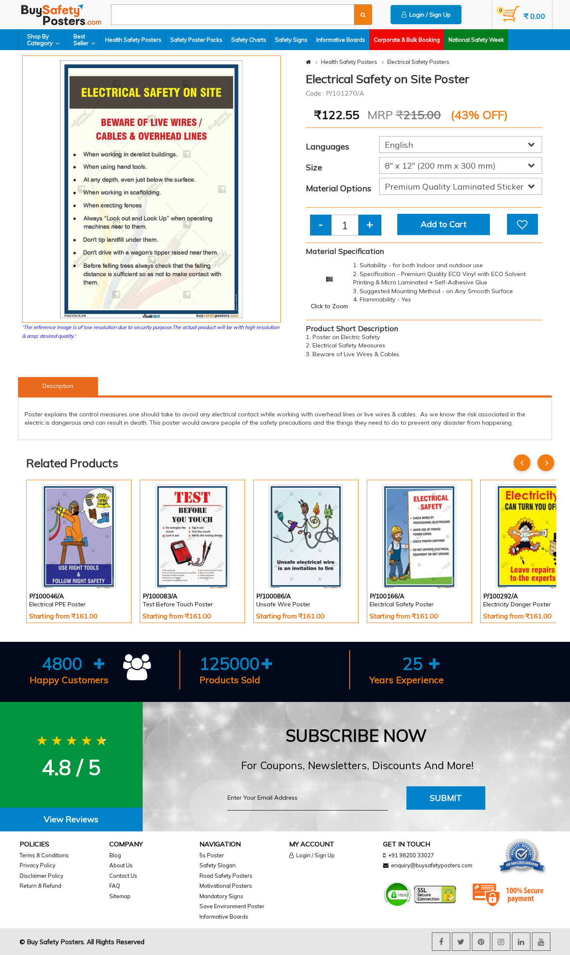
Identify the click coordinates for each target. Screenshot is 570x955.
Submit (446, 798)
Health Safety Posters (133, 39)
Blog (115, 855)
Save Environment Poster (232, 906)
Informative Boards (340, 39)
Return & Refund (40, 885)
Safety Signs (291, 39)
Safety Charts (248, 39)
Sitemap (120, 896)
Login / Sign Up (428, 14)
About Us (121, 865)
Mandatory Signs (221, 896)
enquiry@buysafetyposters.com (431, 865)
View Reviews (71, 819)
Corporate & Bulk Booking (407, 39)
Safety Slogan (217, 865)
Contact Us (123, 875)
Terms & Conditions (44, 855)
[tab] (71, 819)
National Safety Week (476, 39)
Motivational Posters (225, 885)
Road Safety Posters (225, 875)
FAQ (114, 885)
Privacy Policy (37, 865)
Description (58, 386)
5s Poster (211, 855)
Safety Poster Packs (196, 39)
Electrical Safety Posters (418, 61)
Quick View (53, 566)
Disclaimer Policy (41, 875)
